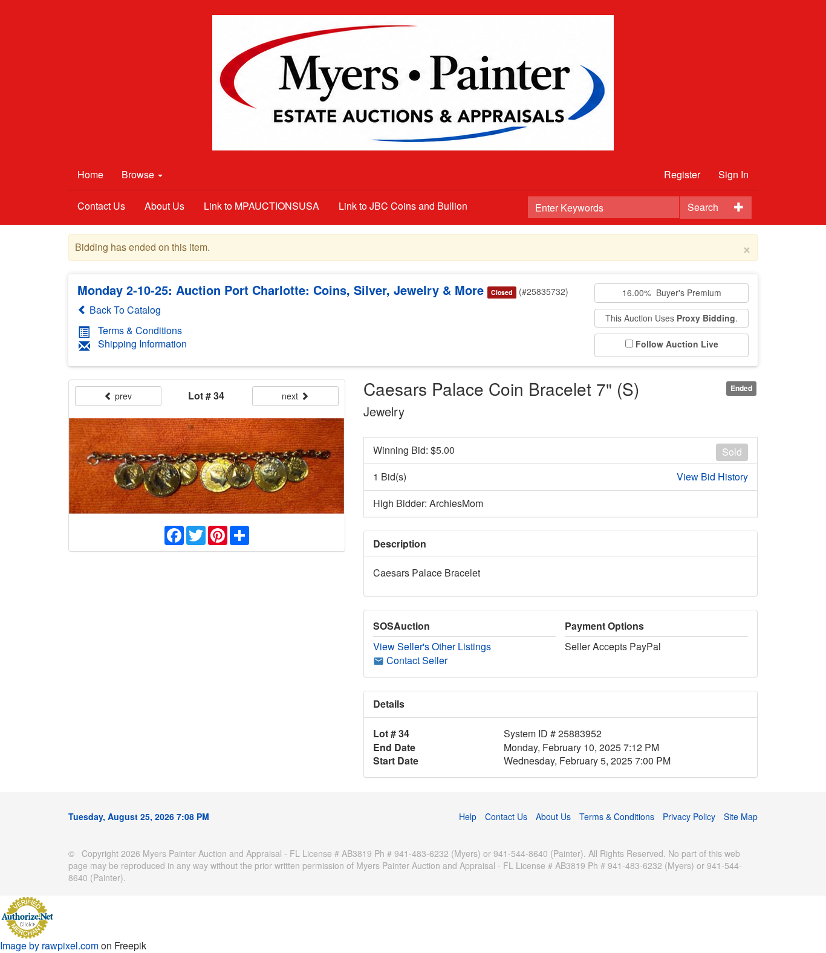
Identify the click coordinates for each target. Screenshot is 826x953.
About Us (164, 206)
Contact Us (101, 206)
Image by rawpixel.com (49, 945)
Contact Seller (415, 660)
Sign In (733, 174)
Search (703, 207)
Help (467, 816)
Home (90, 174)
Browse (139, 174)
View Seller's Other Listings (432, 646)
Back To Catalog (124, 310)
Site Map (741, 816)
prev (122, 396)
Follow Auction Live (677, 344)
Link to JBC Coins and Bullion (403, 206)
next (291, 396)
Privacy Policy (689, 816)
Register (682, 174)
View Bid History (712, 476)
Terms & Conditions (140, 330)
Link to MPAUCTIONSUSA (261, 206)
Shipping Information (142, 344)
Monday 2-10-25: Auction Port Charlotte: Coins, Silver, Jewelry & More (280, 290)
